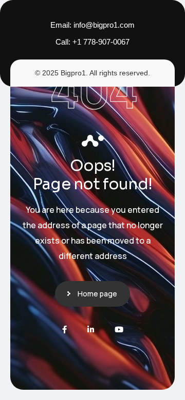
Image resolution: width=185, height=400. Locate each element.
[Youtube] (119, 329)
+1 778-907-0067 (101, 41)
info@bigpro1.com (104, 25)
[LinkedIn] (90, 329)
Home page (97, 293)
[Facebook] (64, 329)
